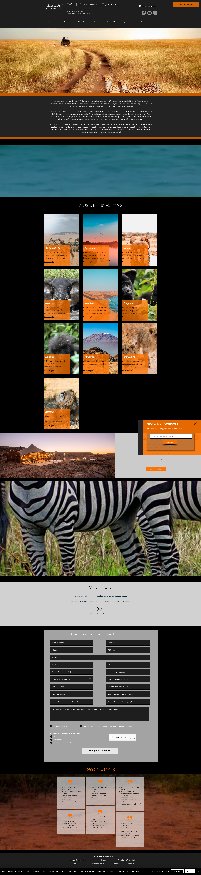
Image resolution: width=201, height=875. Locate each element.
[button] (195, 424)
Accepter (190, 871)
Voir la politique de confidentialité (127, 871)
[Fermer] (198, 871)
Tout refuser (177, 871)
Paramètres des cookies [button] (160, 871)
